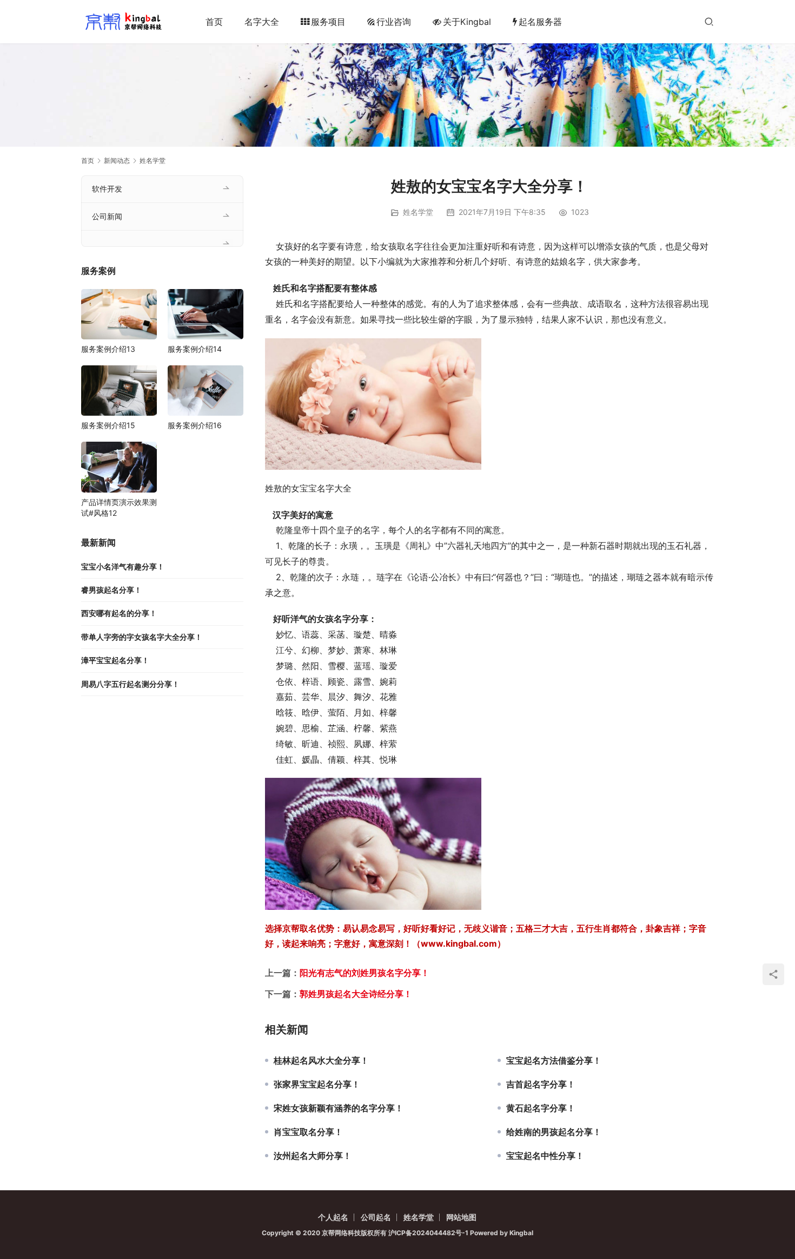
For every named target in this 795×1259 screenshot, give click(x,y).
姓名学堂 (418, 212)
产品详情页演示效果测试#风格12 (119, 507)
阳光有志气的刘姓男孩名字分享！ (364, 972)
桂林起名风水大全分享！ (321, 1060)
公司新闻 (107, 216)
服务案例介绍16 (195, 425)
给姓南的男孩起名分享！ (553, 1132)
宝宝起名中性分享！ (545, 1155)
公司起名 (376, 1217)
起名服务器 (540, 21)
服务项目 (328, 21)
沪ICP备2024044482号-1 (429, 1233)
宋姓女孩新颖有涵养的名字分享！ (338, 1108)
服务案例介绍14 (195, 348)
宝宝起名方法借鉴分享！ (553, 1060)
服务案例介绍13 (108, 348)
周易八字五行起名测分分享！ (130, 683)
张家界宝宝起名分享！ (317, 1084)
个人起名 (333, 1217)
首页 (214, 21)
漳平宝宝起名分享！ (115, 660)
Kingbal (521, 1233)
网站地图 (461, 1217)
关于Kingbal (467, 21)
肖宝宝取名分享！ (308, 1132)
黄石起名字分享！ (540, 1108)
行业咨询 (393, 21)
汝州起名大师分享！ (313, 1155)
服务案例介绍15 (108, 425)
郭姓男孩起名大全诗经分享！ (356, 993)
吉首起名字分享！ (540, 1084)
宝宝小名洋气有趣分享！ (122, 566)
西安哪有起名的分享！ (119, 613)
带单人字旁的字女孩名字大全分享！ (141, 636)
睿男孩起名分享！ (111, 589)
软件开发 (107, 188)
